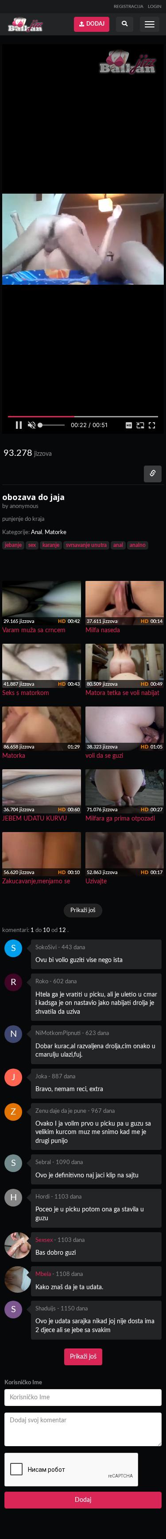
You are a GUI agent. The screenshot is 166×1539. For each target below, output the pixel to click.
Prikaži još (83, 910)
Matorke (55, 532)
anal (118, 545)
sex (32, 545)
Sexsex (44, 1240)
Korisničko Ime (23, 1383)
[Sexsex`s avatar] (17, 1245)
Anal (36, 532)
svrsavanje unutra (86, 545)
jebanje (13, 545)
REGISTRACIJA (128, 6)
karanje (50, 545)
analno (138, 545)
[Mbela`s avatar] (17, 1279)
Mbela (43, 1274)
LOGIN (155, 6)
